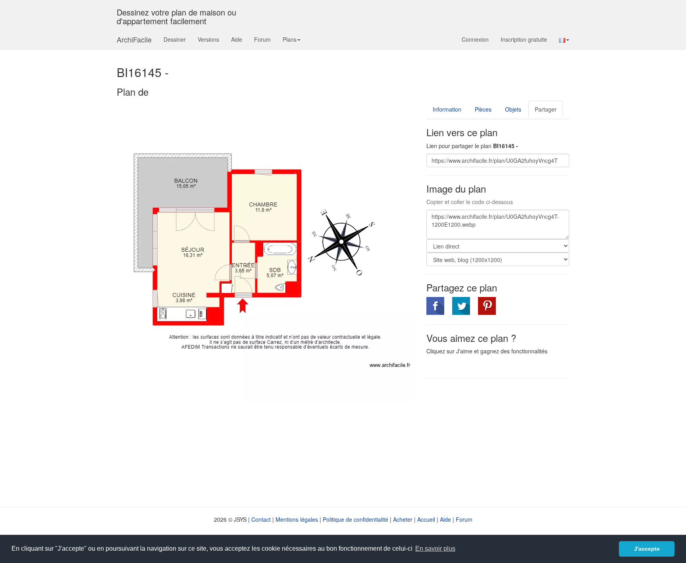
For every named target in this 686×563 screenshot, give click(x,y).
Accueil (426, 519)
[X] (461, 306)
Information (447, 109)
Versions (208, 39)
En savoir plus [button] (435, 548)
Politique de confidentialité (355, 519)
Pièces (483, 109)
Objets (513, 109)
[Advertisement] (493, 441)
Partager (546, 109)
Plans (290, 39)
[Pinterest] (487, 306)
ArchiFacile (134, 39)
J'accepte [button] (647, 549)
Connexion (475, 39)
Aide (236, 39)
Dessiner (175, 39)
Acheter (402, 519)
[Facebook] (435, 306)
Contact (261, 519)
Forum (262, 39)
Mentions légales (297, 519)
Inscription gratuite (524, 39)
